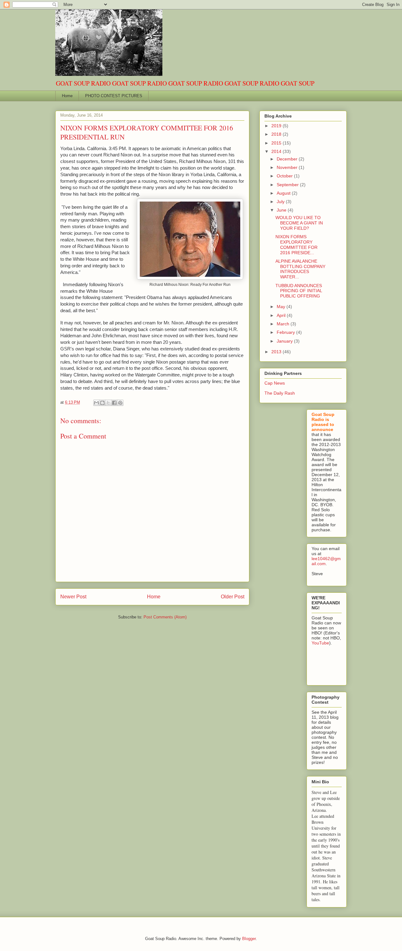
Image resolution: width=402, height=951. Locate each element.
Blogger (249, 938)
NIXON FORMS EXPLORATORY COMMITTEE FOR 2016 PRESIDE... (296, 244)
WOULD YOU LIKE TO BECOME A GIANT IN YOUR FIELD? (299, 223)
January (285, 341)
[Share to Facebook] (114, 403)
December (288, 158)
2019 (277, 125)
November (288, 167)
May (281, 306)
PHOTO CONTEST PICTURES (113, 95)
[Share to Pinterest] (120, 403)
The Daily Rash (279, 393)
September (288, 184)
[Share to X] (108, 403)
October (285, 175)
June (282, 210)
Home (67, 95)
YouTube (320, 642)
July (281, 201)
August (284, 193)
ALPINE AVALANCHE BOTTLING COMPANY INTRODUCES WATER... (300, 269)
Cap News (274, 383)
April (282, 315)
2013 (277, 351)
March (284, 323)
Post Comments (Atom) (165, 617)
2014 (277, 151)
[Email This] (96, 403)
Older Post (232, 596)
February (286, 332)
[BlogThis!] (102, 403)
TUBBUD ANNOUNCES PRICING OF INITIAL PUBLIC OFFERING (298, 291)
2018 (277, 134)
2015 (277, 142)
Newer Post (73, 596)
